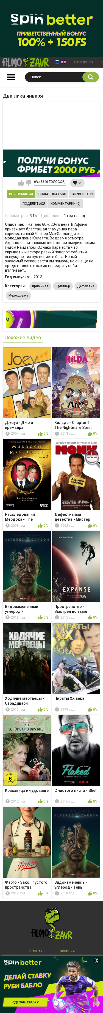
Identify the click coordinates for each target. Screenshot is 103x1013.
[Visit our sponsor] (51, 163)
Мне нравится (21, 183)
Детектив (85, 286)
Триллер (63, 286)
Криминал (40, 286)
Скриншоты (82, 194)
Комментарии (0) (65, 204)
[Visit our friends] (51, 319)
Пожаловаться (52, 194)
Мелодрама (19, 295)
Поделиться (34, 204)
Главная (35, 951)
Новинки (67, 951)
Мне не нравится (28, 183)
